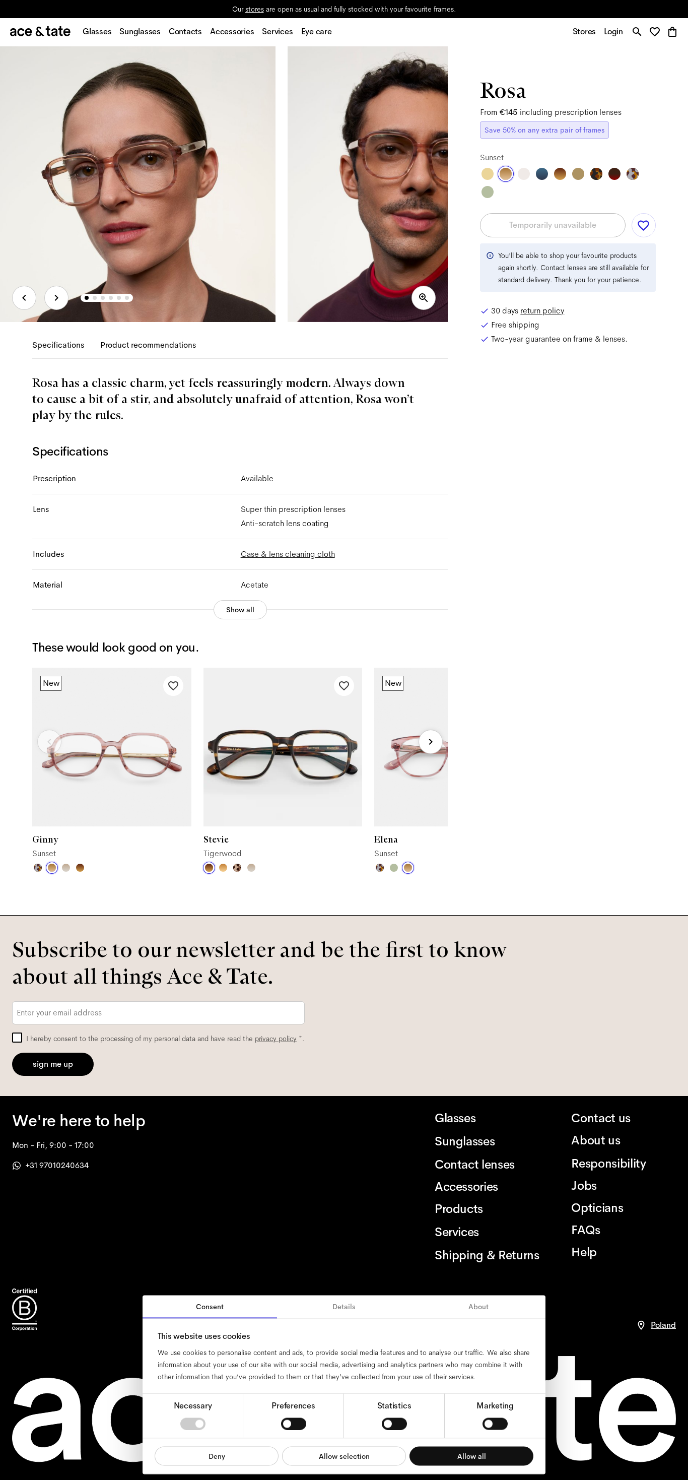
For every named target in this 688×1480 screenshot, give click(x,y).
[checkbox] (17, 1038)
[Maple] (578, 174)
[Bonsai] (394, 868)
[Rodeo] (596, 174)
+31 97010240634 (57, 1165)
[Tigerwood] (80, 868)
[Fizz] (524, 174)
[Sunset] (52, 868)
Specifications (58, 345)
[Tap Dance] (38, 868)
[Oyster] (66, 868)
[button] (657, 32)
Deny (217, 1455)
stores (254, 9)
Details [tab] (344, 1306)
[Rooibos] (614, 174)
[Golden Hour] (487, 174)
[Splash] (542, 174)
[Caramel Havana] (223, 868)
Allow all (471, 1455)
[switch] (293, 1424)
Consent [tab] (210, 1306)
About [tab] (478, 1306)
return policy (542, 310)
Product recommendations (148, 345)
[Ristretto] (237, 868)
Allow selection (344, 1455)
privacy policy (276, 1038)
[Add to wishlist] (173, 686)
